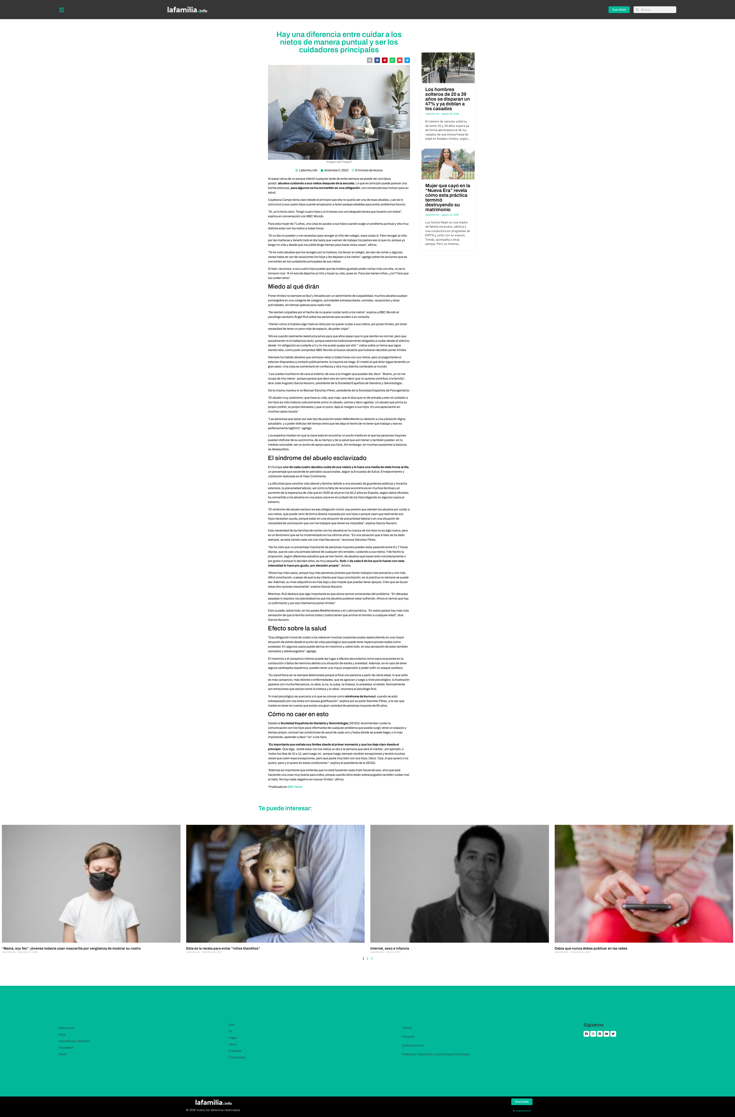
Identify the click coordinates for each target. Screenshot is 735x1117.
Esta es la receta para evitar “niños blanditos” (223, 948)
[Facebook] (586, 1034)
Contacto (408, 1036)
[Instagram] (593, 1034)
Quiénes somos (412, 1045)
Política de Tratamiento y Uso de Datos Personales (436, 1054)
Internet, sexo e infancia (389, 948)
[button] (369, 60)
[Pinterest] (600, 1034)
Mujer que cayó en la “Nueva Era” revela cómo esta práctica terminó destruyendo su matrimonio (447, 197)
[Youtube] (606, 1034)
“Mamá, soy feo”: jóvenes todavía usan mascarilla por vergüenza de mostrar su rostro (71, 948)
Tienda (407, 1027)
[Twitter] (613, 1034)
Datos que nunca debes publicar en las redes (591, 948)
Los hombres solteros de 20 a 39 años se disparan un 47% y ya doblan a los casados (447, 99)
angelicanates (523, 1110)
